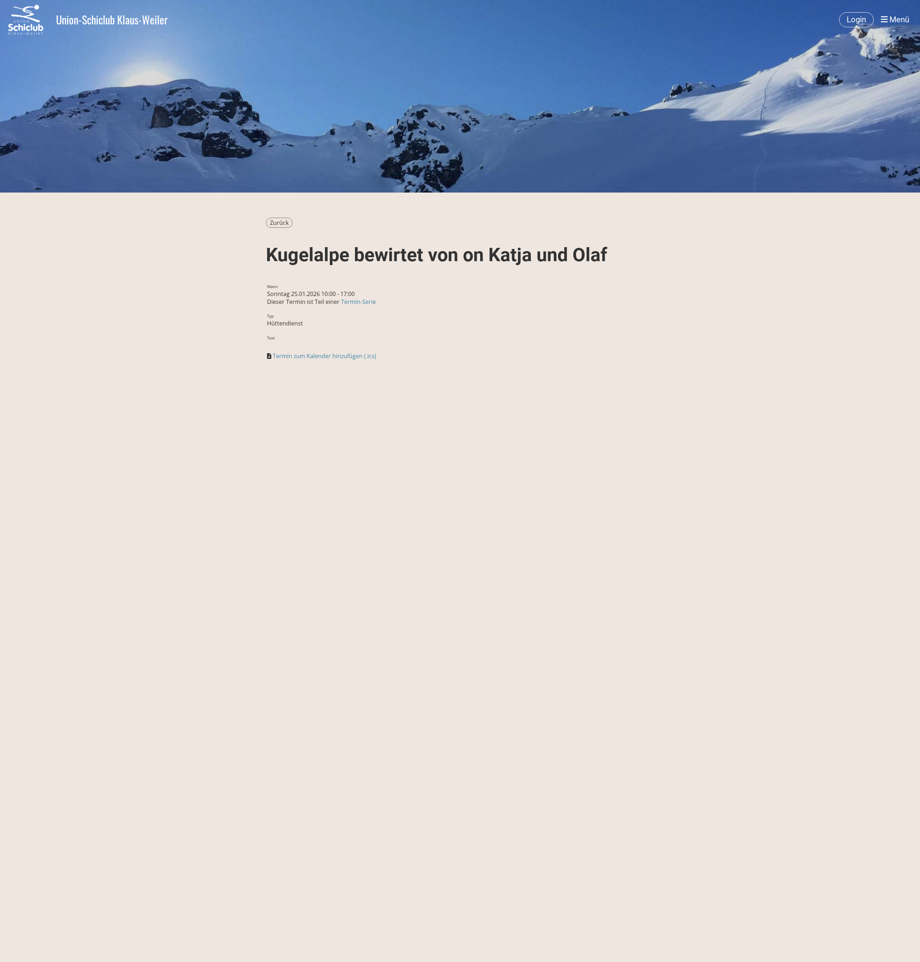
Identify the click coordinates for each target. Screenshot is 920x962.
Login (856, 19)
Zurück (279, 223)
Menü (898, 19)
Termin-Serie (358, 302)
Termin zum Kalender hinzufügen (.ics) (324, 356)
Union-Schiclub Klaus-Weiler (112, 19)
